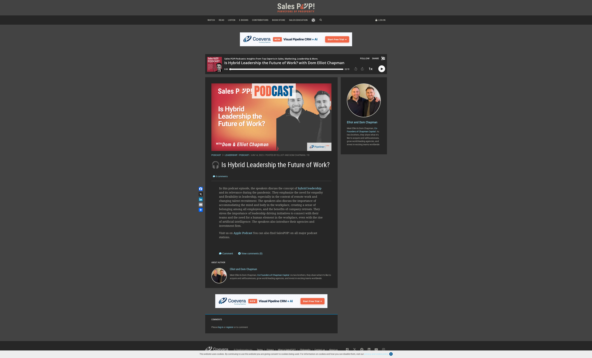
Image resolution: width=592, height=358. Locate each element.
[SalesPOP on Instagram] (383, 349)
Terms (260, 349)
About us (333, 349)
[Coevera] (219, 349)
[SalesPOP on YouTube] (376, 349)
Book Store (278, 20)
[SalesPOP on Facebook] (361, 349)
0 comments (222, 176)
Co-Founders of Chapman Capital (273, 275)
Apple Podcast (243, 233)
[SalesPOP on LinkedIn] (369, 349)
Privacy (270, 349)
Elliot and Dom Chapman (291, 155)
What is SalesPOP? (287, 349)
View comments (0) (252, 253)
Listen (231, 20)
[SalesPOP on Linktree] (347, 349)
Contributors (260, 20)
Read (221, 20)
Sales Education (298, 20)
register (229, 327)
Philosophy (305, 349)
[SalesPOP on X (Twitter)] (354, 349)
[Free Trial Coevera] (296, 39)
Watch (211, 20)
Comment (228, 253)
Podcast (216, 155)
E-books (243, 20)
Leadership (231, 155)
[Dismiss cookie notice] (391, 354)
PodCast (244, 155)
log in (220, 327)
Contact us (319, 349)
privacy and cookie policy (376, 353)
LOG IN (381, 20)
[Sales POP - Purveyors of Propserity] (296, 7)
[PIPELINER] (313, 20)
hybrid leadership (309, 188)
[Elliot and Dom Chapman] (219, 275)
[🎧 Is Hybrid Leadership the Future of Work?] (271, 116)
